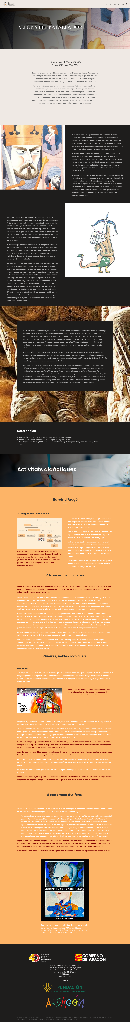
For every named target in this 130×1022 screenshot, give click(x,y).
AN (110, 4)
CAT (115, 4)
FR (123, 4)
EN (119, 4)
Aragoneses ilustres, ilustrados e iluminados (65, 924)
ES (106, 4)
